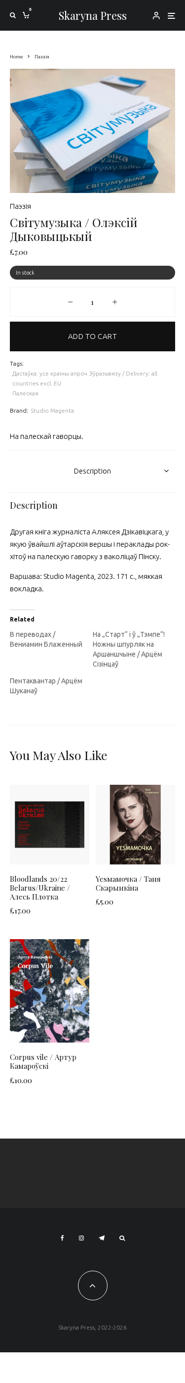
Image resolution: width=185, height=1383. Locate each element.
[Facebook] (62, 1238)
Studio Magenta (52, 410)
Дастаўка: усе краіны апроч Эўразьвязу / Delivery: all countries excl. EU (84, 378)
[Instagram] (81, 1238)
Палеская (25, 393)
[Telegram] (101, 1238)
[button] (155, 88)
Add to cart (92, 336)
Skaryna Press (93, 15)
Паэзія (20, 206)
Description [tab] (92, 471)
